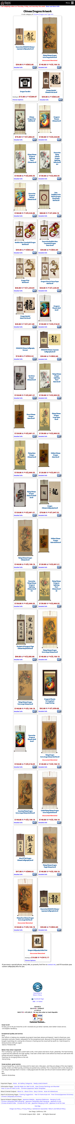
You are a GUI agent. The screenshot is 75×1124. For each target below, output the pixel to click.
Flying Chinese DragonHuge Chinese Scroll (50, 866)
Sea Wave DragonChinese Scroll (31, 378)
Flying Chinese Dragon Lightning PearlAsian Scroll (56, 378)
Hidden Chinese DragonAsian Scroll (55, 455)
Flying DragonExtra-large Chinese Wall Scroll (49, 756)
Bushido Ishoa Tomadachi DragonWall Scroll (25, 243)
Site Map (37, 1106)
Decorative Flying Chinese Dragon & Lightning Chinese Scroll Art (31, 586)
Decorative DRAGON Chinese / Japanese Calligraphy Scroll (25, 48)
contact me (52, 964)
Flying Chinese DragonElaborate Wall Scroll (31, 495)
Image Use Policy (15, 1109)
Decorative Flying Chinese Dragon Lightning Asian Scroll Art (57, 158)
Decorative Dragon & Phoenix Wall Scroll (32, 738)
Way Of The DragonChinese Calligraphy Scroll (25, 859)
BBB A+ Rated (37, 1001)
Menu (68, 3)
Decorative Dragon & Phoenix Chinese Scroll (32, 196)
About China (29, 1091)
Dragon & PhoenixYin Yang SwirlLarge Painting (49, 701)
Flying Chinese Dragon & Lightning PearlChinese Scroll (32, 158)
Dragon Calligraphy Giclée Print (37, 950)
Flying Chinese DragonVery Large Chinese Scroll (25, 703)
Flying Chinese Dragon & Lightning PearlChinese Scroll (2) (56, 586)
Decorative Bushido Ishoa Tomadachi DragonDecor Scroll (50, 243)
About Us (20, 1091)
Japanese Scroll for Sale (57, 1103)
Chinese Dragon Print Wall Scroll (32, 119)
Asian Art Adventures (51, 1091)
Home (15, 1083)
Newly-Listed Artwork (40, 1083)
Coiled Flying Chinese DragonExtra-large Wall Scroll (50, 811)
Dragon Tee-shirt (25, 92)
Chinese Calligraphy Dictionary (11, 1096)
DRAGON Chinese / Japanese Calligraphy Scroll (50, 351)
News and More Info (52, 6)
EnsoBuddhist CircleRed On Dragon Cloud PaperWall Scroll (56, 196)
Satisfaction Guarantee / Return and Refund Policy (49, 1109)
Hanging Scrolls (55, 1099)
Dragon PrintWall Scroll (25, 281)
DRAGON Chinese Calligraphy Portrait (25, 349)
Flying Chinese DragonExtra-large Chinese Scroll (50, 651)
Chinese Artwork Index (8, 1103)
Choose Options (17, 100)
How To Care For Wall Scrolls (10, 1088)
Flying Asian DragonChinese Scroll (32, 455)
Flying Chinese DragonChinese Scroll (25, 559)
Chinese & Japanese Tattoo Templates (33, 1088)
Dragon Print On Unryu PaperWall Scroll (50, 282)
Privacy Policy (26, 1109)
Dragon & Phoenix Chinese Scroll (56, 119)
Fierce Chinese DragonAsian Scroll (31, 416)
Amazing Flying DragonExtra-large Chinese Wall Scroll (25, 812)
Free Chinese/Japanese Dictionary (62, 1094)
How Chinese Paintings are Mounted (47, 1086)
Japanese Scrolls (56, 1101)
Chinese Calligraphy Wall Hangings (12, 1101)
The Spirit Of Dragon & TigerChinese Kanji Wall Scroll (25, 647)
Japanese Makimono (42, 1099)
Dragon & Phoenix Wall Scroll (56, 308)
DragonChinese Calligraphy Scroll (50, 507)
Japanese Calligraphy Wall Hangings (37, 1101)
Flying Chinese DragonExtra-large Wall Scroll (50, 56)
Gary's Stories (38, 1091)
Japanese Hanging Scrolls (40, 1103)
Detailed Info (18, 67)
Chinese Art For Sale (23, 1103)
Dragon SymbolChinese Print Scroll (51, 91)
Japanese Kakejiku (29, 1099)
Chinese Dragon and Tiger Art (43, 14)
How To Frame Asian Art (42, 1094)
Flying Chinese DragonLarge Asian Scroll (56, 416)
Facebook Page (39, 999)
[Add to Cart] (35, 67)
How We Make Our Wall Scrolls (24, 1086)
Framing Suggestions (26, 1094)
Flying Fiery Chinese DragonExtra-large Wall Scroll (25, 919)
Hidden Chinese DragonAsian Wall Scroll (55, 540)
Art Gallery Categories (25, 1083)
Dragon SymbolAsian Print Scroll (25, 317)
